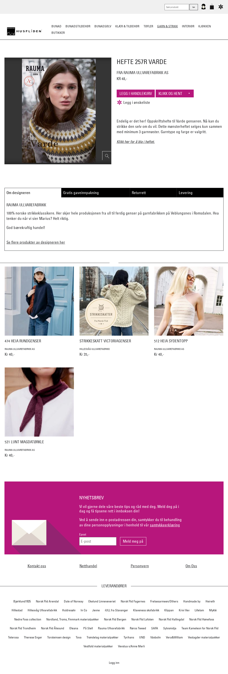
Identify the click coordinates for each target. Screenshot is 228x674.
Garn (87, 55)
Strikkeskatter (182, 55)
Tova (78, 637)
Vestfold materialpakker (98, 646)
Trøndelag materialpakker (102, 637)
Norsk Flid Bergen (115, 619)
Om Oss (191, 566)
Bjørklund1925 (22, 601)
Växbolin (155, 637)
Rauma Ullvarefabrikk (111, 628)
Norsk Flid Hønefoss (201, 619)
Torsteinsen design (59, 637)
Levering (186, 192)
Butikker (58, 33)
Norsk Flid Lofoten (142, 619)
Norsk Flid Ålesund (52, 628)
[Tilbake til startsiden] (24, 31)
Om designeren (18, 192)
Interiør (188, 26)
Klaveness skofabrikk (146, 610)
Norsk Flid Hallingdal (171, 619)
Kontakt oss (37, 566)
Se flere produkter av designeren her (35, 242)
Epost (82, 534)
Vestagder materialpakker (204, 637)
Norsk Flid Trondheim (23, 628)
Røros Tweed (138, 628)
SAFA (154, 628)
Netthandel (88, 566)
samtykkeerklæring (165, 525)
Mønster (102, 55)
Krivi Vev (184, 610)
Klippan (169, 610)
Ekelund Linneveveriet (102, 601)
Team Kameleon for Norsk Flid (199, 628)
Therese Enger (33, 637)
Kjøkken (204, 26)
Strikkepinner (156, 55)
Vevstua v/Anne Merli (131, 646)
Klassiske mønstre (127, 55)
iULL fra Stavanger (116, 610)
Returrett (139, 192)
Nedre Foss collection (27, 619)
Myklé (213, 610)
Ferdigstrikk (69, 55)
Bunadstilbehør (77, 26)
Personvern (140, 566)
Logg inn (114, 662)
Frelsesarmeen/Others (164, 601)
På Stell (88, 628)
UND (142, 637)
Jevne (96, 610)
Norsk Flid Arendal (47, 601)
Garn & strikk (167, 26)
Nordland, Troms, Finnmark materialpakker (72, 619)
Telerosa (13, 637)
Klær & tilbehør (127, 26)
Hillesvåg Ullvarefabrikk (42, 610)
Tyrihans (129, 637)
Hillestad (17, 610)
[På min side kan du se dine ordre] (203, 8)
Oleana (73, 628)
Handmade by (191, 601)
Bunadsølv (102, 26)
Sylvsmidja (169, 628)
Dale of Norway (73, 601)
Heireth (210, 601)
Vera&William (174, 637)
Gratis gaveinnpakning (81, 192)
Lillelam (199, 610)
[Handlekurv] (212, 8)
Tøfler (148, 26)
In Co (84, 610)
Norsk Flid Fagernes (133, 601)
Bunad (56, 26)
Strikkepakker (45, 55)
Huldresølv (68, 610)
